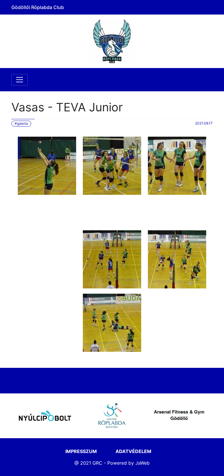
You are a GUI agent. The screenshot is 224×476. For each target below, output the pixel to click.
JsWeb (142, 463)
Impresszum (81, 451)
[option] (45, 415)
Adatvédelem (133, 451)
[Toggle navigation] (19, 79)
